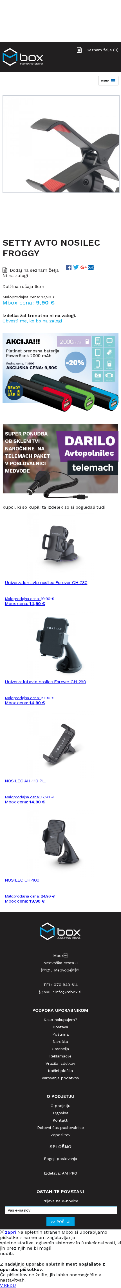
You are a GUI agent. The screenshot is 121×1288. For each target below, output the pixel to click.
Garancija (60, 1049)
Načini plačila (60, 1070)
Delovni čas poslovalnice (60, 1127)
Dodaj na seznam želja (34, 270)
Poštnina (60, 1034)
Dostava (60, 1027)
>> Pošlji (60, 1221)
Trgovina (60, 1113)
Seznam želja (102, 50)
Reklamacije (60, 1056)
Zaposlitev (60, 1135)
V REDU (8, 1285)
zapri (10, 1232)
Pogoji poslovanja (60, 1158)
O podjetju (60, 1105)
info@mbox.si (68, 992)
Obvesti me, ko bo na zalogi (32, 321)
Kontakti (60, 1120)
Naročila (60, 1041)
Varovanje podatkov (60, 1078)
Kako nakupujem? (60, 1019)
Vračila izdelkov (60, 1063)
